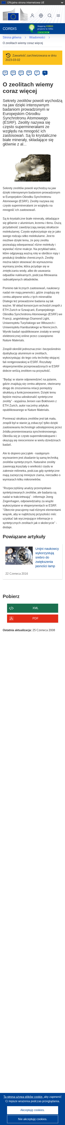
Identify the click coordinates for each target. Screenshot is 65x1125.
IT (37, 72)
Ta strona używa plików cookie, (23, 1096)
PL (45, 72)
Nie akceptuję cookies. (32, 1119)
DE (5, 72)
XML (35, 608)
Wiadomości (37, 37)
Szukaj (50, 16)
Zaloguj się (32, 16)
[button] (41, 16)
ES (21, 72)
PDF (35, 618)
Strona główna (12, 37)
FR (29, 72)
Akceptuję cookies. (32, 1110)
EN (13, 72)
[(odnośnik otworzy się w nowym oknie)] (15, 14)
